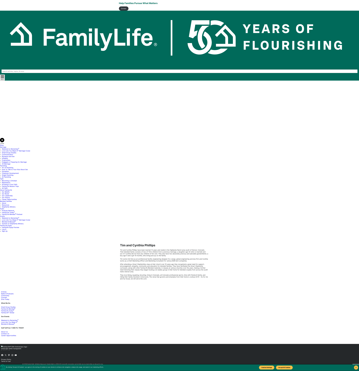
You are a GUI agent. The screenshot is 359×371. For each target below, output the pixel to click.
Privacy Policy (6, 359)
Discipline (5, 171)
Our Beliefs (6, 192)
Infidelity (5, 158)
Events (2, 216)
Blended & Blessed (9, 222)
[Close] (356, 367)
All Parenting (6, 177)
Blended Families (6, 201)
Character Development (10, 173)
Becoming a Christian (9, 181)
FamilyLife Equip (6, 225)
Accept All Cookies (284, 367)
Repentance (6, 182)
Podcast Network (8, 211)
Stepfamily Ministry (9, 207)
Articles (4, 292)
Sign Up (4, 231)
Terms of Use (6, 361)
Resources (5, 205)
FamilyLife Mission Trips (10, 186)
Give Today (5, 299)
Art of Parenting (7, 168)
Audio (2, 209)
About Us (4, 332)
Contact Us (5, 334)
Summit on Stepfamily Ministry (13, 224)
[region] (179, 367)
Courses (4, 297)
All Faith (5, 188)
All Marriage (6, 164)
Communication (7, 154)
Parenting (3, 166)
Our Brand (5, 194)
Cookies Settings (266, 367)
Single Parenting (7, 175)
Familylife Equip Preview (10, 227)
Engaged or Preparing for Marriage (14, 162)
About (4, 203)
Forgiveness (6, 160)
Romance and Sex (8, 156)
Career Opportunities (9, 199)
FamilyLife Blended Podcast (12, 214)
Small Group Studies (9, 153)
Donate (123, 8)
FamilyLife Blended (8, 309)
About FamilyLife (6, 190)
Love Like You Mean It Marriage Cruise (16, 151)
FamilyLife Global (7, 313)
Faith (1, 179)
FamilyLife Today (8, 212)
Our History (6, 197)
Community (5, 295)
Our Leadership (7, 196)
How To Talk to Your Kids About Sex (15, 169)
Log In (4, 229)
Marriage (3, 147)
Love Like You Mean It (9, 322)
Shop (2, 145)
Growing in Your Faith (9, 184)
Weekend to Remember (10, 149)
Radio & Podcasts (7, 294)
